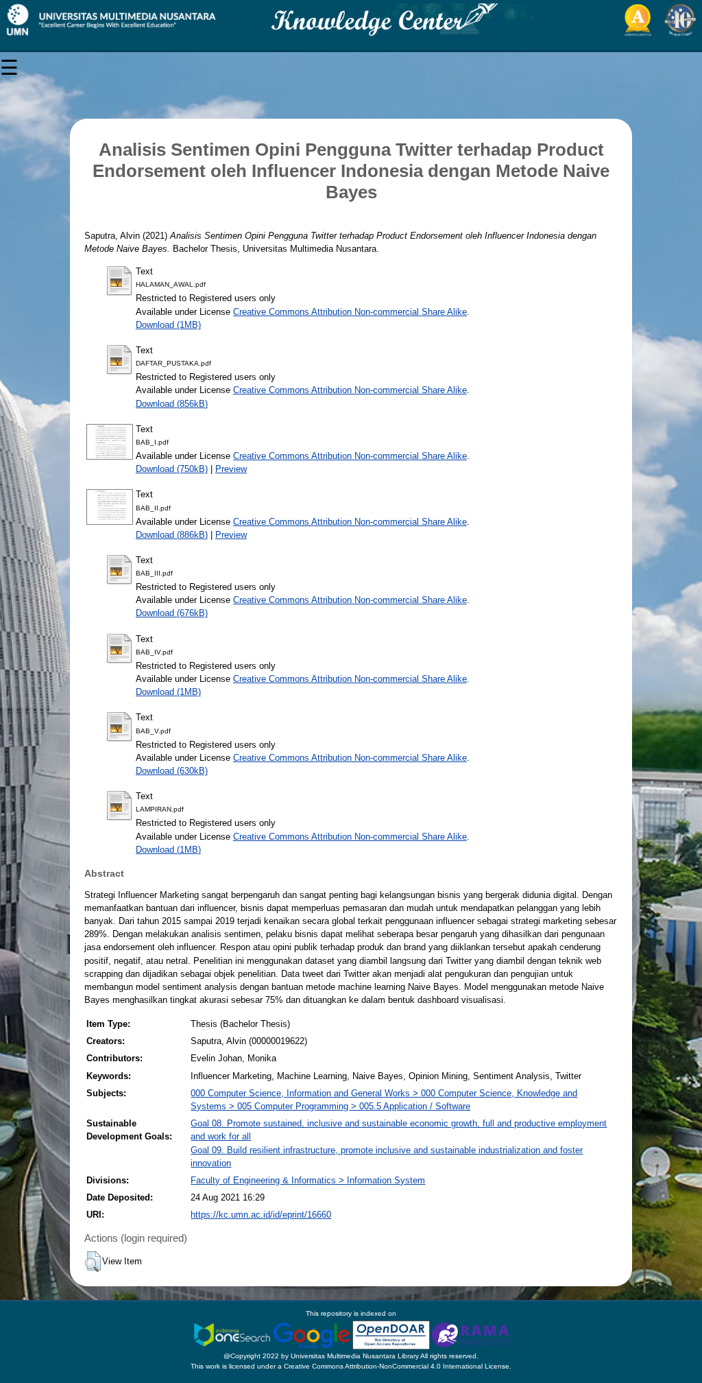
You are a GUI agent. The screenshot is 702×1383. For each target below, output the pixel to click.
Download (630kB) (172, 771)
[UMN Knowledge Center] (351, 19)
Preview (231, 469)
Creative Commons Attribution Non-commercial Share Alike (350, 312)
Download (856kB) (172, 404)
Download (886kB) (172, 535)
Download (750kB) (172, 469)
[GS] (312, 1334)
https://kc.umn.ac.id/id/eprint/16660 (261, 1214)
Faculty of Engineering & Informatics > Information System (308, 1180)
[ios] (233, 1334)
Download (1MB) (168, 325)
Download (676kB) (172, 613)
